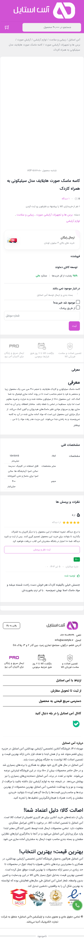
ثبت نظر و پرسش (42, 549)
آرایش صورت (24, 40)
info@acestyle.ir (64, 640)
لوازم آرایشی (40, 40)
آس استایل (74, 40)
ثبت (74, 326)
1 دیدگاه (65, 198)
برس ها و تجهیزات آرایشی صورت (62, 45)
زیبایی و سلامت (57, 40)
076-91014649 (67, 635)
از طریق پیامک (68, 308)
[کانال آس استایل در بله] (76, 724)
